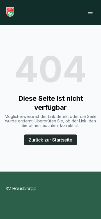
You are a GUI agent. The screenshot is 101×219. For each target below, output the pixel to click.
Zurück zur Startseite (50, 140)
